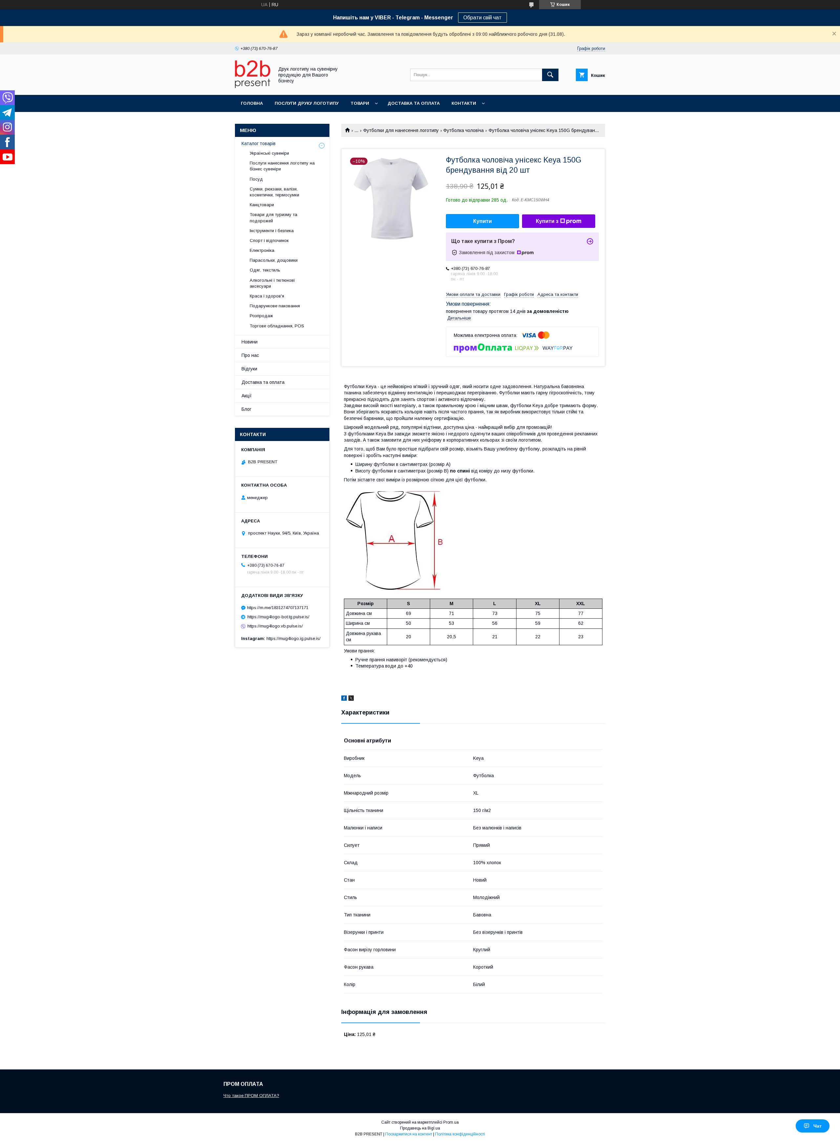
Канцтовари (262, 204)
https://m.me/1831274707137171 (277, 607)
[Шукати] (550, 75)
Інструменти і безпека (272, 230)
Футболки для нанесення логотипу (401, 130)
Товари (359, 103)
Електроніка (262, 250)
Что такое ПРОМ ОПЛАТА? (251, 1095)
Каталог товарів (259, 143)
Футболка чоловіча (463, 130)
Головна (252, 103)
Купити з (547, 221)
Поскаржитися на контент (408, 1134)
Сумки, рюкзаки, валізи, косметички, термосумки (274, 192)
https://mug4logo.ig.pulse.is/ (293, 638)
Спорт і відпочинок (269, 240)
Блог (246, 409)
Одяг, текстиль (265, 270)
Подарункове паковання (275, 305)
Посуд (256, 179)
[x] (351, 699)
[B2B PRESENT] (252, 86)
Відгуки (249, 368)
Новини (250, 341)
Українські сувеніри (269, 153)
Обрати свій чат (482, 17)
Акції (247, 395)
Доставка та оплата (414, 103)
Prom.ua (451, 1122)
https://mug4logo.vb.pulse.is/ (275, 626)
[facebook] (344, 699)
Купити (482, 221)
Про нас (250, 355)
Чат (817, 1126)
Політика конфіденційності (460, 1134)
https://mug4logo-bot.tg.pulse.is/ (278, 616)
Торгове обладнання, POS (277, 325)
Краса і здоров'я (267, 296)
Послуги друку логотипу (307, 103)
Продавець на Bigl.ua (420, 1128)
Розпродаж (261, 315)
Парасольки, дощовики (274, 260)
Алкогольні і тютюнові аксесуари (272, 283)
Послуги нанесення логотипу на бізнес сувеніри (282, 166)
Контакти (464, 103)
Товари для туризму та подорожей (273, 217)
